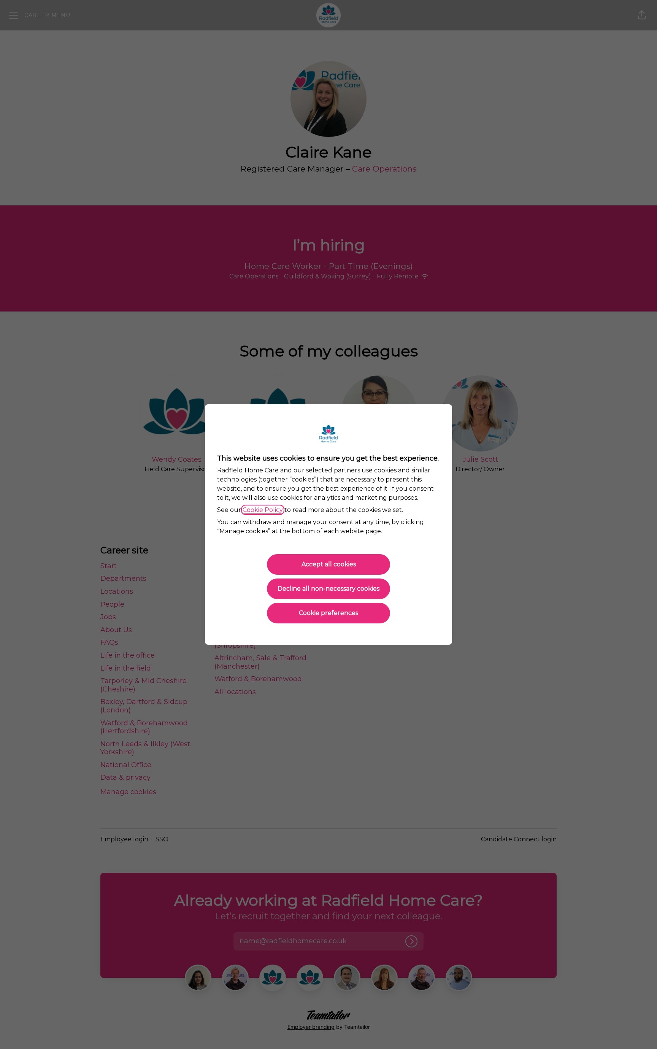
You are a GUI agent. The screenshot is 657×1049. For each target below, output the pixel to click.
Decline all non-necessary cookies (328, 588)
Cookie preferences (328, 613)
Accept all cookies (329, 564)
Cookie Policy (263, 509)
